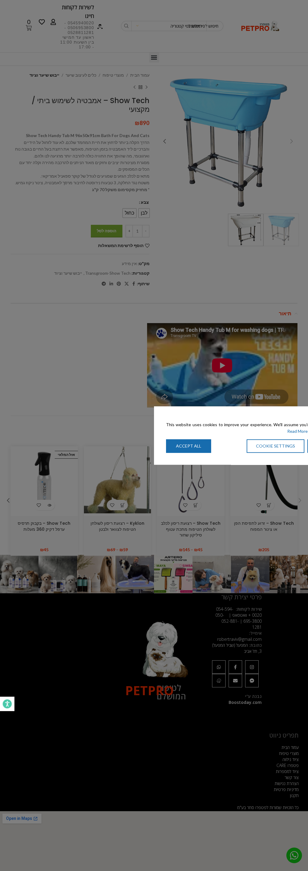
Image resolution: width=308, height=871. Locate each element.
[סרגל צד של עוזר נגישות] (7, 704)
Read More (297, 431)
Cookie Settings (275, 445)
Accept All (188, 445)
